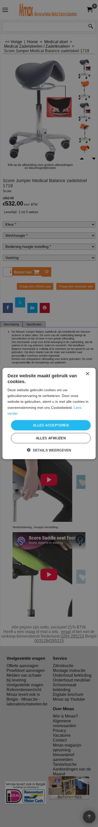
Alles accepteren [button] (51, 425)
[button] (49, 450)
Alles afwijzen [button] (51, 438)
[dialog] (49, 413)
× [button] (87, 374)
